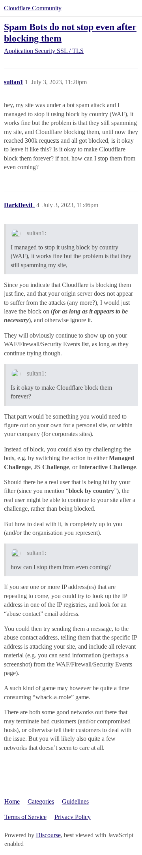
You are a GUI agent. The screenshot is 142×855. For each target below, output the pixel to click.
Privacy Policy (72, 816)
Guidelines (75, 801)
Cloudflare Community (33, 8)
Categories (41, 801)
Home (12, 801)
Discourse (48, 835)
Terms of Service (25, 816)
